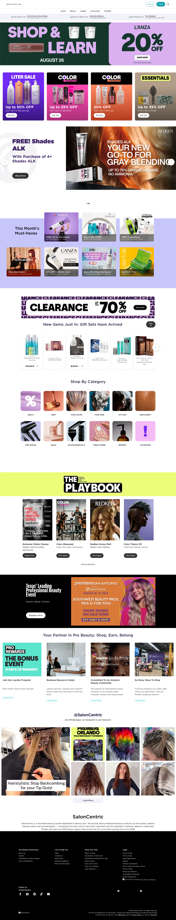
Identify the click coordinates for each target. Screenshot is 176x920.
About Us (22, 853)
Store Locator (90, 861)
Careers (21, 856)
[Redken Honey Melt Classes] (105, 519)
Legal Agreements (129, 858)
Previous (4, 162)
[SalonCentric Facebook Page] (20, 894)
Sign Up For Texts (91, 864)
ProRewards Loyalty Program (29, 858)
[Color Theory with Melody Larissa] (139, 519)
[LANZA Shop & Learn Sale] (88, 43)
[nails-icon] (54, 431)
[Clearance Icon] (145, 431)
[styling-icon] (122, 401)
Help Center (59, 858)
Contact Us (59, 856)
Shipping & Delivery (62, 861)
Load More (83, 801)
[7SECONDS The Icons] (99, 345)
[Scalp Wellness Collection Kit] (122, 345)
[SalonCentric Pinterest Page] (34, 894)
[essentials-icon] (76, 431)
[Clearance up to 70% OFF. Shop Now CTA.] (88, 307)
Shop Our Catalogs (91, 866)
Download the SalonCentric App (96, 858)
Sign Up (150, 4)
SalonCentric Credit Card (94, 856)
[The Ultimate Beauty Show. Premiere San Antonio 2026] (113, 601)
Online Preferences (129, 877)
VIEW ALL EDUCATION (88, 564)
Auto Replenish (90, 869)
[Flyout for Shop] (63, 12)
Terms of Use (127, 856)
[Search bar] (168, 4)
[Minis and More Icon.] (99, 431)
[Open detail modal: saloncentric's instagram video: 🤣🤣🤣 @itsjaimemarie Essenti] (158, 779)
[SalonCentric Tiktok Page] (41, 894)
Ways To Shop (90, 853)
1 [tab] (87, 203)
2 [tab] (88, 203)
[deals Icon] (31, 401)
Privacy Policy (128, 869)
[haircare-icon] (99, 401)
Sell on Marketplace (26, 861)
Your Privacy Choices (147, 880)
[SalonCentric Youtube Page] (48, 894)
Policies (125, 861)
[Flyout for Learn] (83, 12)
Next (171, 162)
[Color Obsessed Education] (71, 519)
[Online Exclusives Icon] (122, 431)
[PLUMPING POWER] (54, 345)
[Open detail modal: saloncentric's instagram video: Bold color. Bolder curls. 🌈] (123, 744)
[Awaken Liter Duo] (77, 344)
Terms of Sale (127, 853)
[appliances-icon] (31, 431)
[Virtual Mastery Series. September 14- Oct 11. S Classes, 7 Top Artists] (37, 519)
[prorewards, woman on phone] (22, 659)
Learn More (8, 697)
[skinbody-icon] (145, 401)
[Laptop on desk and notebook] (66, 659)
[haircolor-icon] (76, 401)
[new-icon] (54, 401)
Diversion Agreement (130, 864)
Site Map (154, 915)
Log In (161, 4)
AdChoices (121, 915)
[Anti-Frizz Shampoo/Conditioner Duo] (144, 345)
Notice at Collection (130, 871)
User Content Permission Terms (134, 866)
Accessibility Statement (131, 874)
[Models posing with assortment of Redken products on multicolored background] (121, 158)
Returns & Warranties (62, 864)
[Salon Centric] (14, 4)
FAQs (57, 853)
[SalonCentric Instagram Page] (27, 894)
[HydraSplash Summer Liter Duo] (32, 344)
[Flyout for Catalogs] (95, 12)
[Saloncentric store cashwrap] (154, 659)
